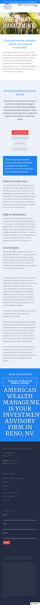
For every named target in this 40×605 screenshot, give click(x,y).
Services (6, 485)
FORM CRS (20, 602)
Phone (5, 533)
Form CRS (6, 500)
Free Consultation (9, 496)
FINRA (21, 573)
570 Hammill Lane (9, 453)
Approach (6, 482)
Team (5, 489)
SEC (29, 565)
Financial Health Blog (10, 493)
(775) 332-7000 (13, 461)
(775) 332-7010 (11, 463)
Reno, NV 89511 (8, 456)
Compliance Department (22, 593)
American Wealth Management (13, 478)
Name (5, 515)
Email (5, 524)
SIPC (25, 573)
